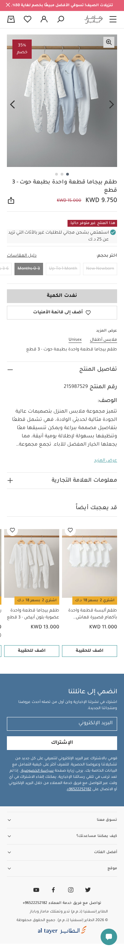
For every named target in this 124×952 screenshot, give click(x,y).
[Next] (12, 104)
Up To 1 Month (63, 269)
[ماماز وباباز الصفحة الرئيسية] (93, 19)
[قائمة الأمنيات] (70, 530)
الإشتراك (62, 743)
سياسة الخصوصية (37, 771)
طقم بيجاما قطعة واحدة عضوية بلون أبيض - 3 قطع (33, 614)
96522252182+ (79, 789)
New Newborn (100, 269)
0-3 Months (29, 269)
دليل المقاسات (22, 256)
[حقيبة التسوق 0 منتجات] (11, 20)
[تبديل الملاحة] (113, 19)
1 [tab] (67, 174)
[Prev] (111, 104)
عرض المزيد (105, 460)
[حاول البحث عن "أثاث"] (60, 19)
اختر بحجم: (106, 256)
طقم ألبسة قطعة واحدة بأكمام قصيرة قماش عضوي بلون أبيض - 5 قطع (91, 614)
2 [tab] (62, 174)
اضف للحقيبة (89, 651)
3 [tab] (56, 174)
